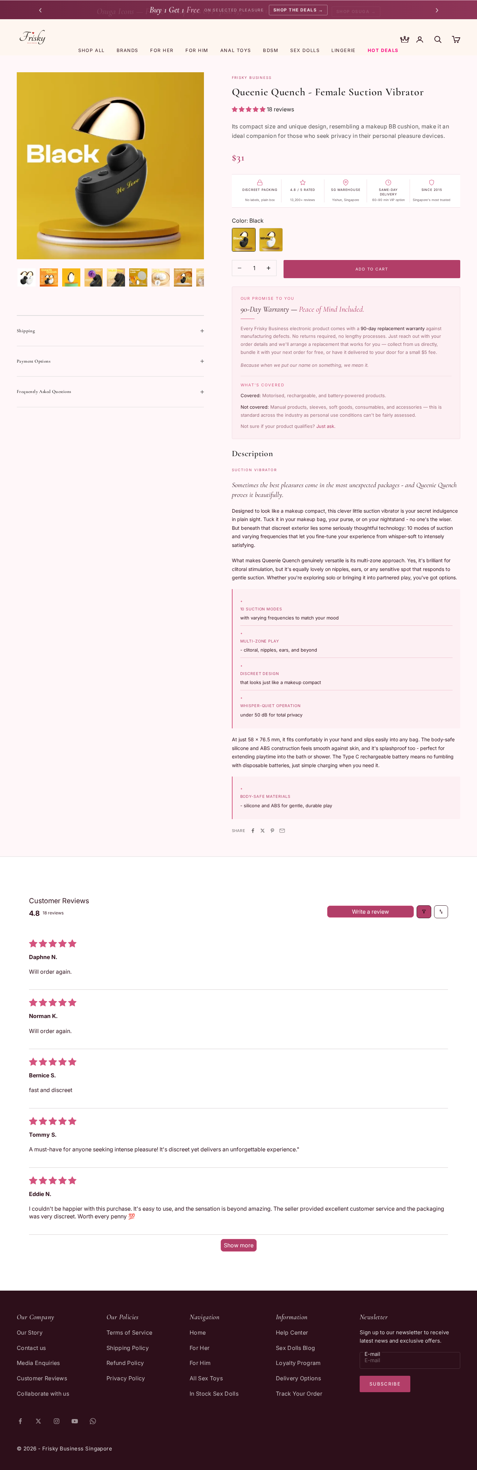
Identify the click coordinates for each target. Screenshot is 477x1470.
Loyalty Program (298, 1362)
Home (198, 1332)
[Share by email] (282, 830)
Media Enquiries (38, 1362)
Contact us (31, 1347)
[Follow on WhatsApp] (92, 1421)
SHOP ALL (91, 50)
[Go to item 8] (183, 277)
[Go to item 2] (49, 277)
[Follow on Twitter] (38, 1421)
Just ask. (326, 426)
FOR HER (162, 50)
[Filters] (424, 911)
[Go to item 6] (138, 277)
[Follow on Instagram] (56, 1421)
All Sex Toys (206, 1378)
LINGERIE (343, 50)
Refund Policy (125, 1362)
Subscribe (385, 1384)
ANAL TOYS (235, 50)
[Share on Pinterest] (272, 830)
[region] (110, 165)
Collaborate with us (43, 1393)
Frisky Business (252, 77)
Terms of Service (129, 1332)
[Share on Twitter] (262, 830)
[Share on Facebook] (253, 830)
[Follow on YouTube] (74, 1421)
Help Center (292, 1332)
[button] (249, 109)
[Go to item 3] (71, 277)
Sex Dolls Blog (295, 1347)
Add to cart (371, 269)
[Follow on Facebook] (20, 1421)
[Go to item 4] (93, 277)
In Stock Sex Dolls (214, 1393)
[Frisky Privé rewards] (405, 40)
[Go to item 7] (160, 277)
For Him (200, 1362)
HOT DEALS (383, 50)
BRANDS (127, 50)
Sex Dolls (305, 50)
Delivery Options (298, 1378)
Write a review (370, 911)
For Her (200, 1347)
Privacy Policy (126, 1378)
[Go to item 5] (116, 277)
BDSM (270, 50)
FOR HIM (196, 50)
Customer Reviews (42, 1378)
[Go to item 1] (26, 277)
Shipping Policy (128, 1347)
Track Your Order (299, 1393)
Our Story (30, 1332)
